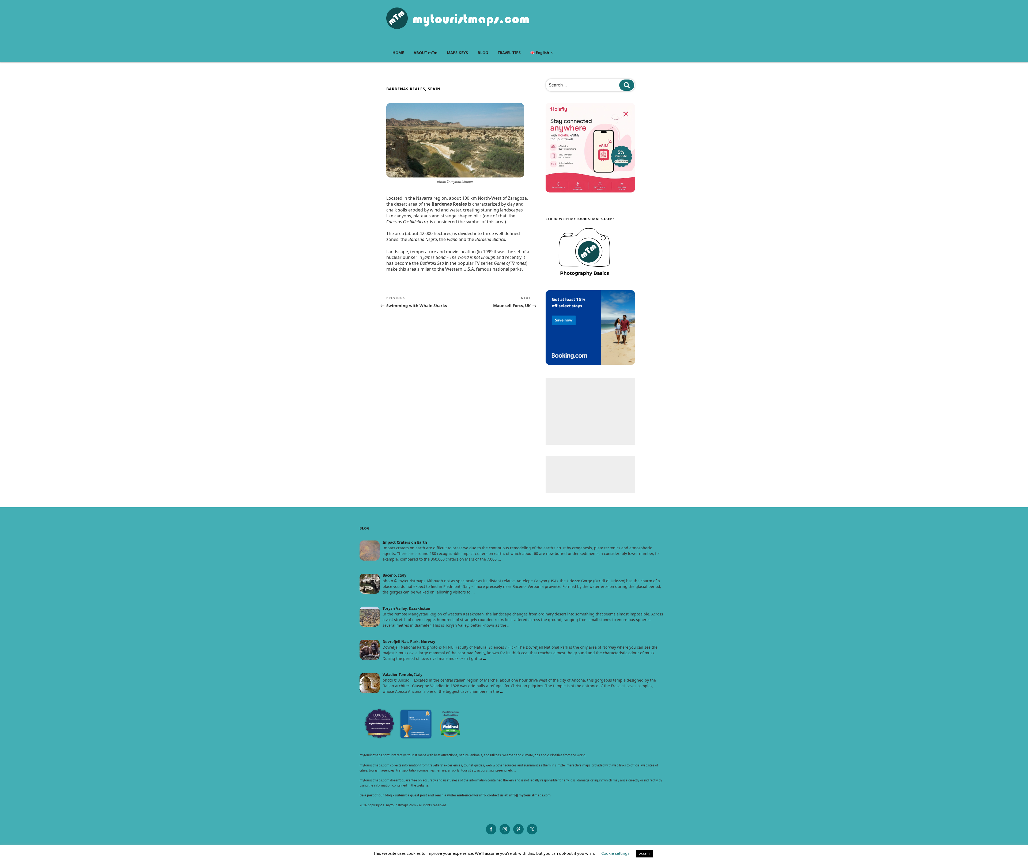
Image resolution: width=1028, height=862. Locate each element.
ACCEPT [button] (644, 854)
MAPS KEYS (457, 52)
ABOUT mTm (425, 52)
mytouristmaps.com (471, 19)
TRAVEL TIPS (509, 52)
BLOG (483, 52)
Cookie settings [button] (615, 853)
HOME (398, 52)
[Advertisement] (590, 411)
